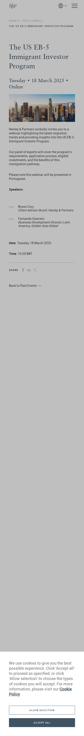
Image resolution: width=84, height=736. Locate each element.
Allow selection (41, 710)
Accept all (42, 722)
